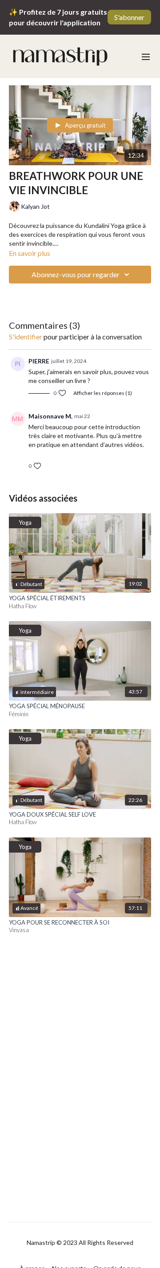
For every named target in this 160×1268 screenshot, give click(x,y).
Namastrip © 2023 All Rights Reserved (80, 1243)
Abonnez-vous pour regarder (76, 274)
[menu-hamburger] (145, 56)
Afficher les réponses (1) (102, 393)
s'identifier (25, 336)
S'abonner (129, 17)
